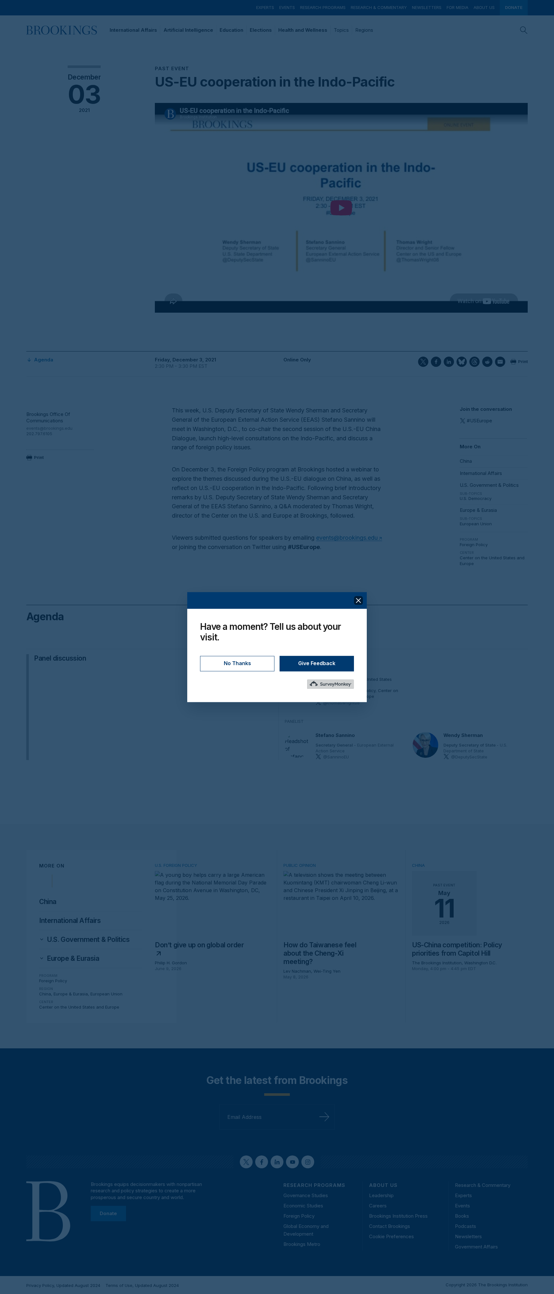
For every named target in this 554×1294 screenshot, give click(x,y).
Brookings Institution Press (398, 1216)
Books (462, 1216)
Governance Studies (305, 1195)
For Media (457, 7)
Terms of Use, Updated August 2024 (142, 1285)
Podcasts (465, 1226)
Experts (265, 7)
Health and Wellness (302, 30)
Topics (341, 30)
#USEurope (479, 421)
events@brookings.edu (49, 428)
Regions (364, 30)
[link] (88, 939)
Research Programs (323, 7)
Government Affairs (476, 1247)
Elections (261, 30)
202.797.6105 (39, 433)
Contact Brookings (389, 1226)
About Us (484, 7)
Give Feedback (316, 663)
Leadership (381, 1195)
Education (231, 30)
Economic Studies (303, 1206)
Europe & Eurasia (478, 510)
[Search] (524, 30)
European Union (476, 523)
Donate (514, 7)
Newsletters (426, 7)
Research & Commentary (379, 7)
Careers (378, 1206)
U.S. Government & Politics (489, 485)
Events (287, 7)
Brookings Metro (301, 1244)
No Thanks (237, 663)
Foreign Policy (474, 544)
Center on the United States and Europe (79, 1007)
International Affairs (133, 30)
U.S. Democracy (475, 498)
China (466, 461)
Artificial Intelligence (188, 30)
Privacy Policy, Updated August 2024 (63, 1285)
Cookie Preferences (391, 1236)
